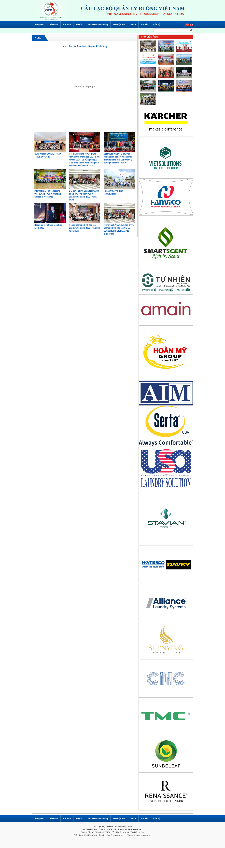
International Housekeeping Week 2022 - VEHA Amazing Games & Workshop (47, 194)
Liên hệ (156, 25)
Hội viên (67, 25)
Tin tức (79, 25)
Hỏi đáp (144, 25)
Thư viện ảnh (119, 25)
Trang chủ (38, 25)
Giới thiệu (53, 25)
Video (133, 25)
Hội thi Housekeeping (98, 25)
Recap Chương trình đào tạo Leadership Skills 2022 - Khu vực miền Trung (84, 228)
